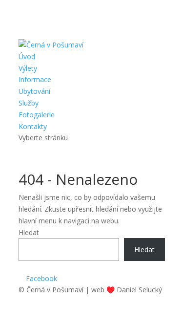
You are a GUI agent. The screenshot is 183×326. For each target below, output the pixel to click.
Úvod (27, 56)
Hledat (29, 232)
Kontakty (33, 126)
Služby (29, 103)
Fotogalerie (37, 114)
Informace (35, 79)
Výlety (28, 68)
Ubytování (34, 91)
